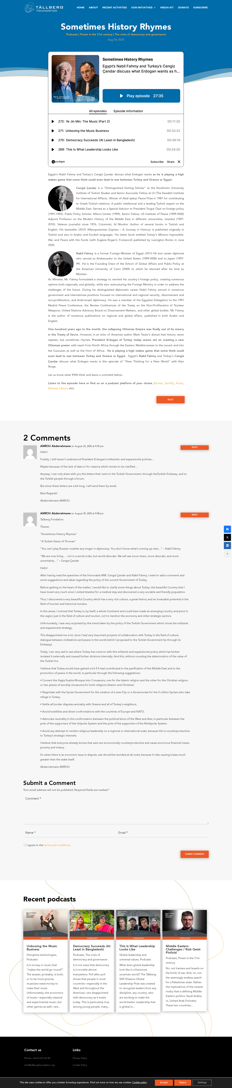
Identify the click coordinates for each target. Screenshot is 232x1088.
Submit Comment (194, 854)
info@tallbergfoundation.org (39, 1065)
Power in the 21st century (96, 34)
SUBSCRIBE (200, 7)
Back (170, 400)
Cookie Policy (80, 1065)
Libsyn (63, 388)
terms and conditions (57, 845)
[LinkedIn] (227, 545)
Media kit (167, 7)
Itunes (159, 383)
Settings (202, 1083)
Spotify (169, 383)
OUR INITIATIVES (142, 7)
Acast (179, 383)
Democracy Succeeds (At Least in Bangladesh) (91, 948)
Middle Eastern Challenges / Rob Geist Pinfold (183, 949)
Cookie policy (139, 1083)
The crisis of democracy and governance (140, 34)
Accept (164, 1083)
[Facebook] (227, 529)
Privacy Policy (80, 1058)
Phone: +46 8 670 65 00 (37, 1058)
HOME (80, 7)
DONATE (183, 7)
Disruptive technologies (41, 955)
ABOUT (93, 7)
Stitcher (52, 388)
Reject (182, 1083)
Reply (195, 447)
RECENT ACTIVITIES (114, 7)
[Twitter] (227, 537)
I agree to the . (49, 845)
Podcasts (72, 34)
